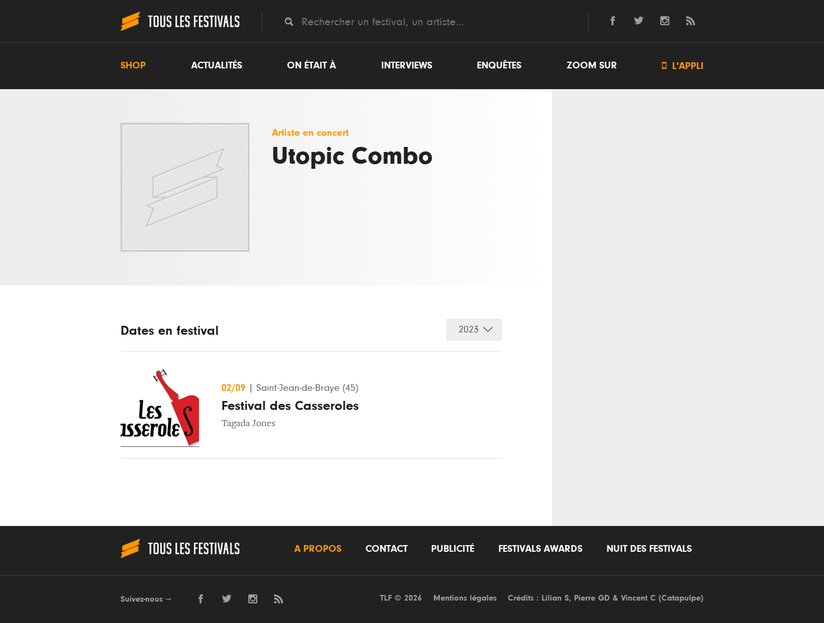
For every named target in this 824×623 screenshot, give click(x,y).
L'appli (682, 66)
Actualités (216, 66)
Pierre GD (592, 598)
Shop (133, 66)
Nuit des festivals (649, 549)
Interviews (406, 66)
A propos (317, 549)
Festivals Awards (540, 549)
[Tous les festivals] (180, 30)
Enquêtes (499, 66)
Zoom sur (592, 66)
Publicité (452, 549)
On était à (311, 66)
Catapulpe (681, 598)
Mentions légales (465, 598)
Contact (386, 549)
